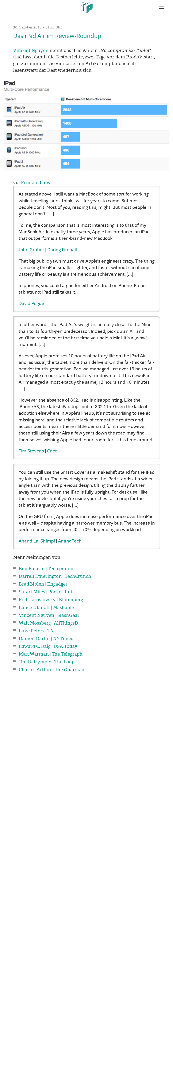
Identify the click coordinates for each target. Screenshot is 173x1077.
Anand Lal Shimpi (37, 541)
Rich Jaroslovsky (37, 599)
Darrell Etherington (40, 576)
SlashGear (68, 615)
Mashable (63, 607)
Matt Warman (34, 654)
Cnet (52, 451)
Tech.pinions (62, 568)
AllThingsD (66, 623)
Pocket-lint (60, 592)
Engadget (57, 584)
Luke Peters (31, 631)
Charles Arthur (35, 669)
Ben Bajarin (32, 568)
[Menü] (161, 7)
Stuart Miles (32, 592)
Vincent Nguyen (31, 50)
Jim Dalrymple (35, 662)
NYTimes (63, 638)
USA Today (65, 646)
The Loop (64, 662)
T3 (50, 631)
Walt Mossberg (35, 623)
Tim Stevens (31, 451)
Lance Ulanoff (34, 607)
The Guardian (69, 669)
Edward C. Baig (34, 646)
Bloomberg (71, 599)
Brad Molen (31, 584)
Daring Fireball (62, 249)
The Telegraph (67, 654)
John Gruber (31, 249)
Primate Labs (35, 182)
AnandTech (70, 541)
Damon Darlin (34, 638)
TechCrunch (78, 576)
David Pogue (31, 303)
